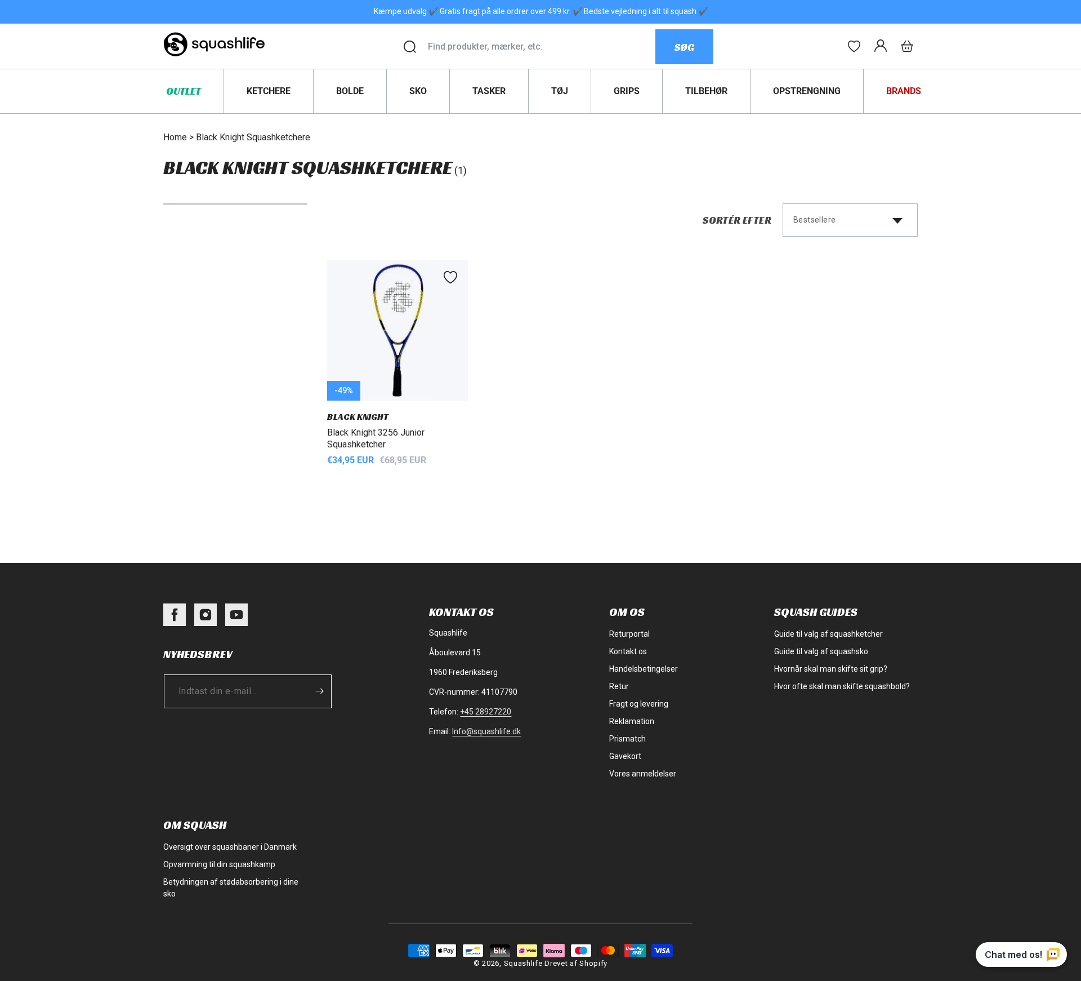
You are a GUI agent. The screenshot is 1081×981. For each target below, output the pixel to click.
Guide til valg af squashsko (821, 651)
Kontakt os (628, 651)
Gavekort (625, 756)
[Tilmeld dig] (319, 691)
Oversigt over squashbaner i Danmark (230, 846)
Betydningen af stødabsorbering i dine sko (230, 887)
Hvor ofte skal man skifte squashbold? (842, 686)
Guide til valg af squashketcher (828, 633)
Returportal (629, 633)
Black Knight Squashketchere (253, 137)
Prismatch (627, 738)
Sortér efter (737, 220)
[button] (907, 46)
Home (175, 137)
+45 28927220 (485, 711)
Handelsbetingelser (643, 668)
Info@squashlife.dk (486, 731)
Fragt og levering (638, 703)
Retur (619, 686)
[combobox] (541, 47)
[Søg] (410, 47)
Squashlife (523, 963)
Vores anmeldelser (642, 773)
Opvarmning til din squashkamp (219, 864)
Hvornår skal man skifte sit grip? (830, 668)
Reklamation (631, 721)
